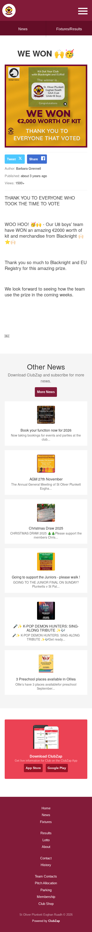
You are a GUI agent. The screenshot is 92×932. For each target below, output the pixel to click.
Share (33, 159)
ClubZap (54, 921)
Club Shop (46, 904)
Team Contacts (46, 876)
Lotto (46, 840)
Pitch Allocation (46, 883)
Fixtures (46, 822)
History (46, 865)
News (22, 29)
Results (46, 833)
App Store (33, 768)
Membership (46, 897)
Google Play (57, 768)
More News (46, 392)
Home (46, 808)
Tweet (11, 159)
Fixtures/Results (69, 29)
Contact (46, 858)
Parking (46, 890)
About (46, 847)
